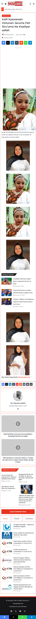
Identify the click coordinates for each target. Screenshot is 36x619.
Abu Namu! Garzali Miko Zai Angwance (8, 487)
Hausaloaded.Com (18, 603)
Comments (29, 518)
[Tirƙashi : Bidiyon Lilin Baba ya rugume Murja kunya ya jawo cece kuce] (6, 301)
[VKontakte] (24, 384)
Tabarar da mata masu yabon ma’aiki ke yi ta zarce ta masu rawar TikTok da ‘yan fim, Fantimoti (26, 499)
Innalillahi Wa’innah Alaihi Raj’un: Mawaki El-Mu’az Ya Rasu (22, 281)
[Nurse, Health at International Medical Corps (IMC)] (7, 535)
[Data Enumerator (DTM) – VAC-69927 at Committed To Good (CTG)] (7, 569)
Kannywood (6, 16)
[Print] (31, 384)
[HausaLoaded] (15, 3)
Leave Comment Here (18, 512)
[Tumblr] (13, 384)
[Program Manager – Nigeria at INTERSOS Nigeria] (7, 527)
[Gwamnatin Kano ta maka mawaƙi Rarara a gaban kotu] (6, 292)
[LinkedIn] (10, 384)
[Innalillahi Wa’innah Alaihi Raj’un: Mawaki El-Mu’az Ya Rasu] (6, 281)
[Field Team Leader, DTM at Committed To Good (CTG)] (7, 543)
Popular (16, 518)
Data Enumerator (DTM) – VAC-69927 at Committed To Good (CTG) (23, 569)
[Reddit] (20, 384)
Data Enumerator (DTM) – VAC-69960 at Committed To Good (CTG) (23, 578)
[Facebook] (3, 384)
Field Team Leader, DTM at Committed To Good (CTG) (20, 9)
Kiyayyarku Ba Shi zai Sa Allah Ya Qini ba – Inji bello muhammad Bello (26, 476)
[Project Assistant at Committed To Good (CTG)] (7, 552)
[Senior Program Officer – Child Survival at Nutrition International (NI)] (7, 560)
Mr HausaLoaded (8, 34)
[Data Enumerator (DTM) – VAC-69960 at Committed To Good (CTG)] (7, 578)
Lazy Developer (22, 606)
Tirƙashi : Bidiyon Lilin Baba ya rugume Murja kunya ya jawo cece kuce (23, 301)
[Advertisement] (18, 67)
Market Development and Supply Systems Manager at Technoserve (22, 587)
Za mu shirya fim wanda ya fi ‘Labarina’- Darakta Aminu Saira (9, 477)
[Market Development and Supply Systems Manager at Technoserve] (7, 587)
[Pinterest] (17, 384)
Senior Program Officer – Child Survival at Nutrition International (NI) (22, 560)
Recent (5, 518)
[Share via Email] (27, 384)
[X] (6, 384)
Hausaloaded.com (24, 377)
